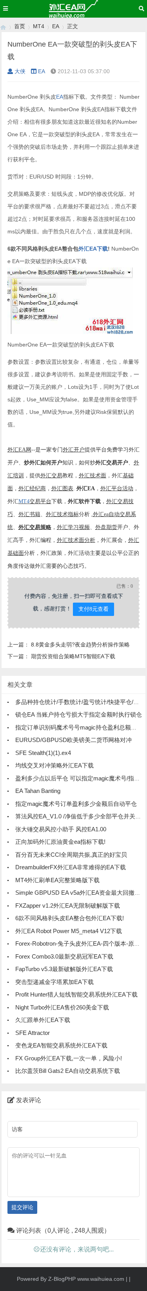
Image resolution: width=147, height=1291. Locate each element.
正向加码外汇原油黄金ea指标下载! (60, 841)
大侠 (20, 71)
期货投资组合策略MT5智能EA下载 (73, 656)
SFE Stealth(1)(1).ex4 (43, 752)
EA (55, 26)
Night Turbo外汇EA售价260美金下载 (62, 1007)
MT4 (38, 26)
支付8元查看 (93, 609)
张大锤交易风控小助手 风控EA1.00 (60, 829)
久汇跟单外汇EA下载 (42, 1020)
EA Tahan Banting (37, 790)
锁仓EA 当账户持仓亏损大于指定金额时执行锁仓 (78, 714)
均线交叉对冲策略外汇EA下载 (54, 765)
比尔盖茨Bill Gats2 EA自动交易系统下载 (67, 1070)
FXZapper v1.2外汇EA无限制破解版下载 (67, 905)
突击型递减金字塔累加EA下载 (54, 982)
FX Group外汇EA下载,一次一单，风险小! (68, 1058)
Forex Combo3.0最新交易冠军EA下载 (64, 956)
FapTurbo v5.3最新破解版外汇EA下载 (64, 969)
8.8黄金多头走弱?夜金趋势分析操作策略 (80, 644)
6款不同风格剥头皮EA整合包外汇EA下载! (69, 918)
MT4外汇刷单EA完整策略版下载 (57, 880)
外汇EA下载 (93, 249)
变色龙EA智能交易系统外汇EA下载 (61, 1045)
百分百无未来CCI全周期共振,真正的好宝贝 (71, 854)
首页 (19, 26)
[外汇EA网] (3, 26)
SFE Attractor (32, 1032)
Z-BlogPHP (62, 1279)
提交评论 (22, 1207)
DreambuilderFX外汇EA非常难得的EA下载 (70, 867)
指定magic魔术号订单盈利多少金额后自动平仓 (76, 803)
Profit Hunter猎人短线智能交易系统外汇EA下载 (76, 994)
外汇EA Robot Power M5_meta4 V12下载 (68, 931)
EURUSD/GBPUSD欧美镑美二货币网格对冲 (73, 740)
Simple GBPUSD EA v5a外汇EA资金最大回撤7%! (79, 892)
